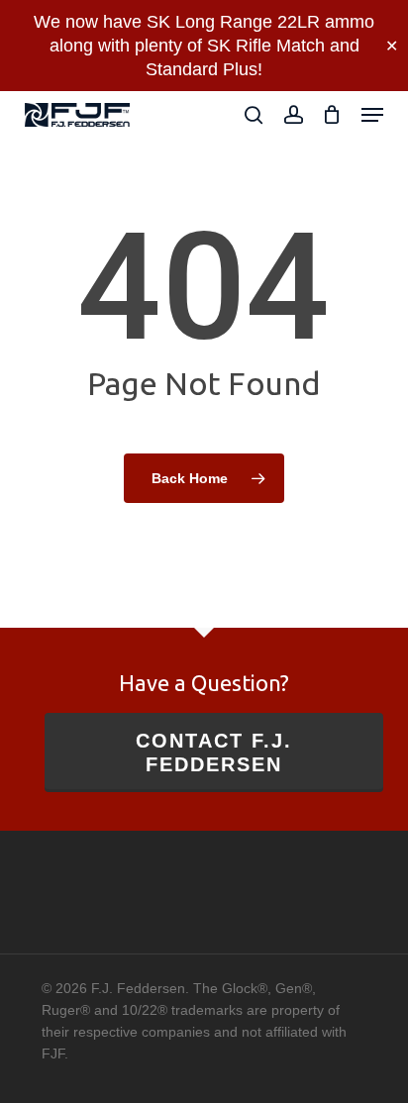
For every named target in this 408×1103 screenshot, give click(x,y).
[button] (372, 115)
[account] (292, 115)
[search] (253, 115)
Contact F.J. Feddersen (214, 752)
